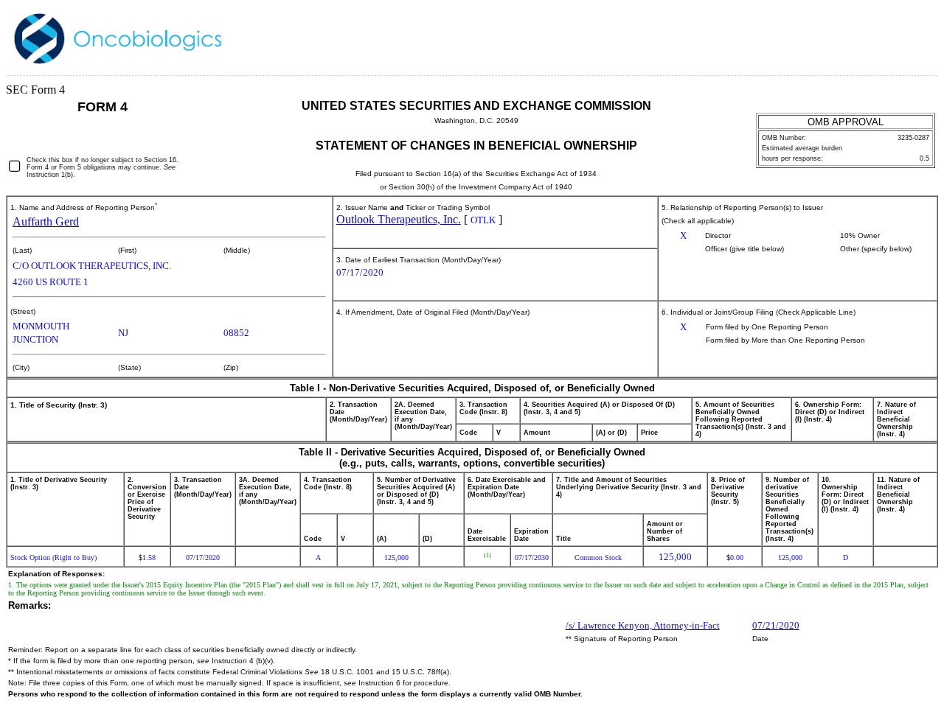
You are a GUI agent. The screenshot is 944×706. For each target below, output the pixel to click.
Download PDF (893, 35)
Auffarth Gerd (46, 221)
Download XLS (912, 35)
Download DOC (874, 35)
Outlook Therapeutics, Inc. (398, 219)
